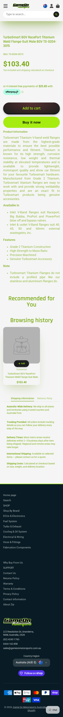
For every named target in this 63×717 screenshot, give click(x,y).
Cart (58, 6)
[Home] (21, 6)
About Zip (8, 604)
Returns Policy (11, 578)
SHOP (6, 505)
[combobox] (31, 14)
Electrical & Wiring (13, 537)
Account (52, 6)
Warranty (8, 583)
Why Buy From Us (13, 562)
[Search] (56, 14)
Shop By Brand (11, 510)
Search (7, 500)
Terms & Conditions (14, 588)
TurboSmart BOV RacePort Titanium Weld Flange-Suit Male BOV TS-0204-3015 (21, 356)
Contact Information (14, 599)
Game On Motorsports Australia (29, 707)
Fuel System (10, 521)
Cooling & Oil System (15, 531)
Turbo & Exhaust (12, 526)
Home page (9, 495)
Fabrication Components (17, 547)
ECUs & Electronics (14, 516)
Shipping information (22, 398)
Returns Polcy (44, 398)
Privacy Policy (11, 594)
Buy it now (31, 122)
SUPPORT (8, 567)
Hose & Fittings (11, 542)
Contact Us (9, 573)
